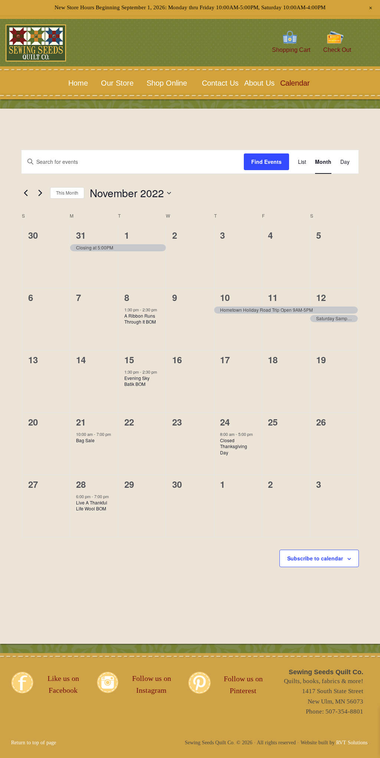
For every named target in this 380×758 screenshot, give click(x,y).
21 (81, 422)
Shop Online (167, 83)
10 (225, 297)
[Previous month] (25, 193)
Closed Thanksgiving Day (233, 446)
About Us (258, 83)
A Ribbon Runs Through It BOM (140, 318)
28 (81, 484)
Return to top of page (33, 742)
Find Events (266, 161)
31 (81, 235)
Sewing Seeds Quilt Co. (47, 54)
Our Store (117, 83)
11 (273, 297)
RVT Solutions (351, 742)
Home (78, 83)
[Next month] (40, 193)
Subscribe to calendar (315, 558)
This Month (67, 192)
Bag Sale (85, 440)
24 (225, 422)
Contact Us (219, 83)
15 (129, 359)
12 (321, 297)
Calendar (295, 83)
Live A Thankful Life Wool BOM (91, 505)
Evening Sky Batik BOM (137, 381)
